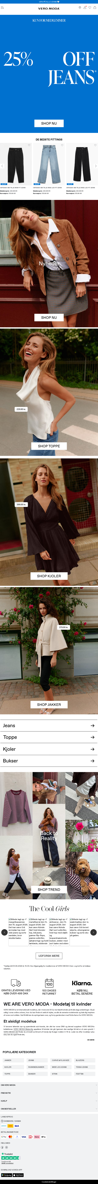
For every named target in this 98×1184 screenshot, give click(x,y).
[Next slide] (96, 166)
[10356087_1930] (49, 490)
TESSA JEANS (82, 1067)
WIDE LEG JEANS (59, 1067)
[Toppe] (49, 424)
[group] (16, 169)
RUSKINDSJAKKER (36, 1067)
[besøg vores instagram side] (6, 1148)
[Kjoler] (49, 554)
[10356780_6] (49, 360)
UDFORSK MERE (49, 955)
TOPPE (7, 1074)
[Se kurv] (95, 7)
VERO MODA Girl (11, 1032)
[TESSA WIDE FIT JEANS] (49, 835)
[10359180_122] (49, 619)
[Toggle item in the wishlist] (29, 145)
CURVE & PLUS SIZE (60, 1060)
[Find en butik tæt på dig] (80, 8)
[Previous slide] (2, 166)
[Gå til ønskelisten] (90, 8)
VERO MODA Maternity (23, 1029)
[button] (16, 164)
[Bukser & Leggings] (49, 763)
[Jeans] (49, 74)
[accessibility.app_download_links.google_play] (6, 1177)
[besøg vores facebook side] (2, 1148)
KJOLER (7, 1067)
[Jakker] (49, 682)
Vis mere (90, 1040)
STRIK (54, 1074)
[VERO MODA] (49, 9)
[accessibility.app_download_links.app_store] (18, 1177)
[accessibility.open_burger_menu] (2, 8)
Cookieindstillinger (49, 1182)
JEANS (31, 1060)
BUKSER (31, 1074)
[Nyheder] (49, 263)
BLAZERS (80, 1060)
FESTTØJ (79, 1074)
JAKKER (7, 1060)
